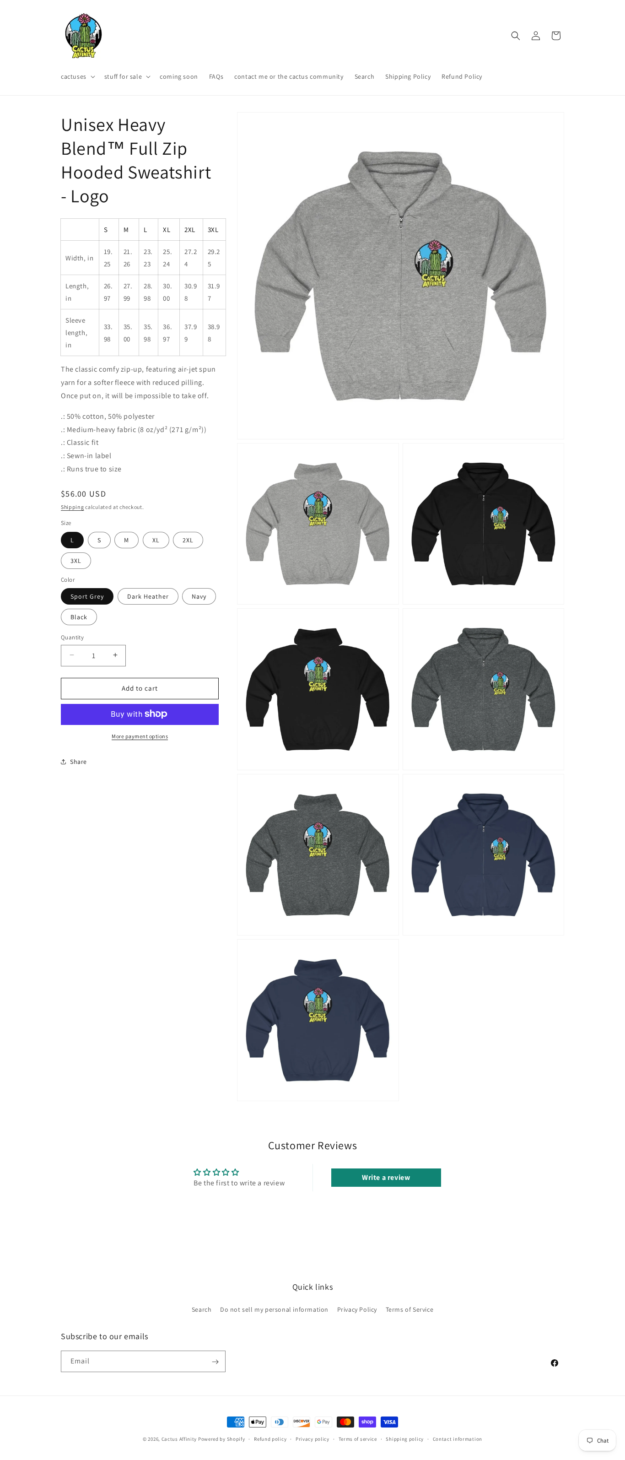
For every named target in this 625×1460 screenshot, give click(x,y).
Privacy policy (312, 1438)
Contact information (457, 1438)
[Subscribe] (215, 1362)
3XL (75, 560)
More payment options (140, 735)
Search (202, 1309)
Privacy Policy (357, 1309)
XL (156, 539)
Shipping (72, 506)
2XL (188, 539)
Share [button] (78, 761)
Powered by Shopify (221, 1439)
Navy (199, 596)
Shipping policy (405, 1438)
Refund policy (270, 1438)
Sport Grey (87, 596)
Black (78, 616)
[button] (77, 76)
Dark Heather (148, 596)
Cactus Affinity (179, 1439)
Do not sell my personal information (274, 1309)
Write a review (386, 1177)
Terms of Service (410, 1309)
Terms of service (358, 1438)
